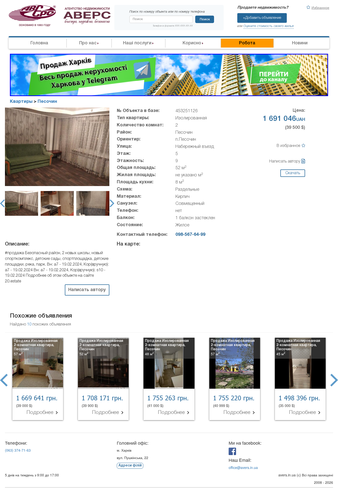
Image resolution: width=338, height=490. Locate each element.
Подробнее (40, 412)
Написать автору (284, 161)
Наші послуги (137, 43)
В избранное (288, 146)
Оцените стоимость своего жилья (268, 26)
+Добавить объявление (262, 18)
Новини (300, 43)
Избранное (320, 7)
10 (29, 324)
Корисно (192, 43)
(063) (18, 450)
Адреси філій (130, 465)
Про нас (88, 43)
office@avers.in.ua (243, 467)
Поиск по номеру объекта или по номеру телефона (167, 11)
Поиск (205, 19)
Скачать (292, 173)
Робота (247, 43)
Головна (39, 43)
